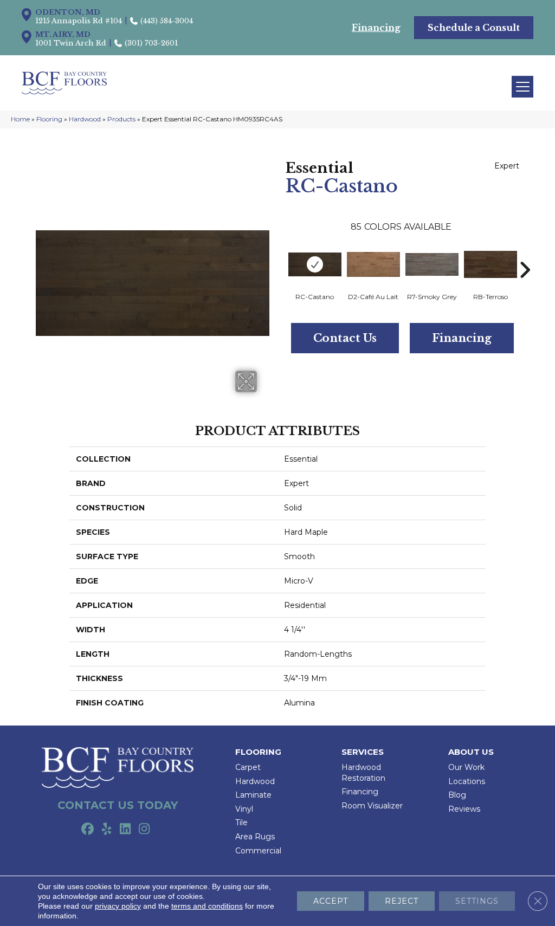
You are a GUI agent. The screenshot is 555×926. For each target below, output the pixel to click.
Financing (462, 338)
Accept (330, 901)
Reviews (464, 809)
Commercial (258, 851)
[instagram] (144, 830)
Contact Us (345, 338)
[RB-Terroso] (490, 264)
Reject (401, 901)
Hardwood (85, 119)
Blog (457, 795)
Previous (280, 253)
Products (121, 119)
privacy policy (118, 906)
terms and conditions (207, 906)
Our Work (466, 767)
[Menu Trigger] (522, 87)
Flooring (49, 119)
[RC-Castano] (315, 264)
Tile (241, 822)
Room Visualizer (372, 806)
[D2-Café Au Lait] (373, 264)
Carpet (248, 767)
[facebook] (87, 830)
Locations (466, 781)
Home (20, 119)
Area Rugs (255, 836)
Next (525, 253)
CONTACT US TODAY (117, 805)
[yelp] (106, 830)
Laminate (253, 795)
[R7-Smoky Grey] (432, 264)
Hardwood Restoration (363, 772)
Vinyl (244, 809)
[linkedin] (125, 830)
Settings (477, 901)
